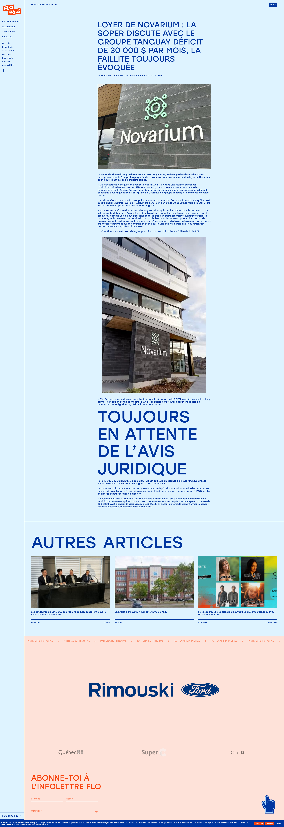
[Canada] (237, 752)
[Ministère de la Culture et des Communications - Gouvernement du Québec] (71, 752)
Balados (7, 36)
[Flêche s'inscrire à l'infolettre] (96, 812)
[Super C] (154, 752)
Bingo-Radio (8, 47)
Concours (6, 54)
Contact (6, 62)
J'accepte (259, 824)
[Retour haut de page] (268, 817)
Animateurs (8, 31)
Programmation (11, 21)
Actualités (8, 26)
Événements (7, 58)
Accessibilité (8, 65)
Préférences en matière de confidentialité (33, 824)
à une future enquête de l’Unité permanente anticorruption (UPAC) (164, 491)
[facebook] (3, 70)
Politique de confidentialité (195, 822)
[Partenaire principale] (154, 732)
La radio (6, 43)
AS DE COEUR (8, 51)
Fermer (278, 824)
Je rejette (269, 824)
